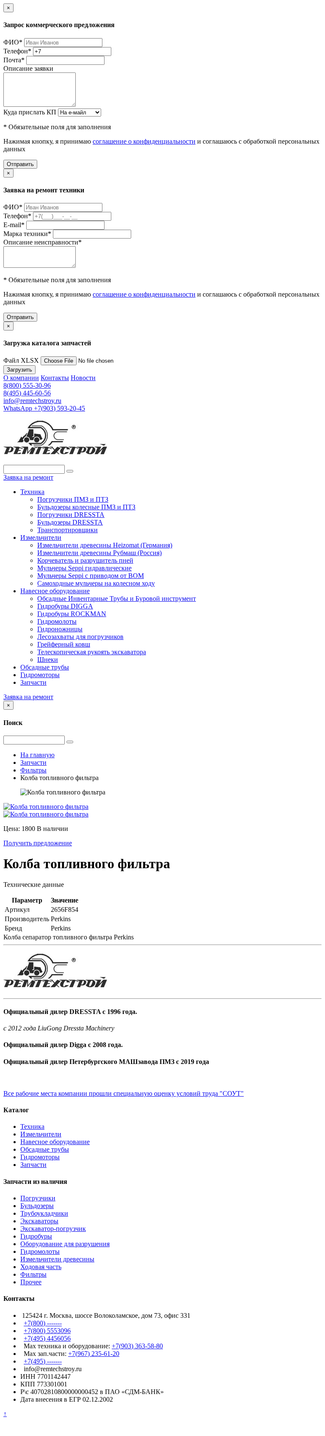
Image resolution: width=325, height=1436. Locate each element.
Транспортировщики (67, 529)
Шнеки (47, 659)
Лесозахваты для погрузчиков (80, 636)
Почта (14, 60)
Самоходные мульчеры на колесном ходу (96, 583)
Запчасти (33, 682)
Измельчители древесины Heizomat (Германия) (104, 545)
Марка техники (27, 233)
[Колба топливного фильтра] (45, 806)
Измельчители (40, 537)
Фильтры (33, 1274)
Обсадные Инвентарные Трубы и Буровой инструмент (116, 598)
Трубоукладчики (44, 1213)
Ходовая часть (40, 1266)
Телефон (17, 51)
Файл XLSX (21, 360)
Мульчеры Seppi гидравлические (84, 568)
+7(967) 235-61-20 (93, 1353)
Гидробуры (36, 1236)
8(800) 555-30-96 (27, 385)
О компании (21, 377)
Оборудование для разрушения (65, 1243)
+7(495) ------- (43, 1361)
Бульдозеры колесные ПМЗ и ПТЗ (86, 507)
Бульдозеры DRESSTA (70, 522)
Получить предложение (37, 843)
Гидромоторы (40, 674)
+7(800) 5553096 (47, 1330)
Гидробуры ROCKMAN (71, 613)
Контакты (55, 377)
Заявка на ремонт (28, 477)
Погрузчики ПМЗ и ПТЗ (72, 499)
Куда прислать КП (29, 112)
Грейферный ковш (63, 644)
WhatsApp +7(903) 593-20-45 (44, 408)
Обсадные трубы (44, 667)
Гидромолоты (57, 621)
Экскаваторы (39, 1221)
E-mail (14, 224)
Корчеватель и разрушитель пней (85, 560)
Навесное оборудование (55, 590)
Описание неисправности (42, 242)
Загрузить (19, 370)
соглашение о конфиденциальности (144, 141)
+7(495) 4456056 (47, 1338)
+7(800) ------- (43, 1323)
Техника (32, 491)
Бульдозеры (37, 1205)
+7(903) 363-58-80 (137, 1346)
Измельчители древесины (57, 1259)
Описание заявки (28, 68)
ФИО (12, 42)
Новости (83, 377)
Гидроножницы (60, 629)
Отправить (20, 164)
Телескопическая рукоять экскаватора (91, 652)
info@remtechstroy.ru (32, 400)
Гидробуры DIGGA (65, 606)
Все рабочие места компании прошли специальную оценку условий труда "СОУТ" (123, 1093)
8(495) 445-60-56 (27, 393)
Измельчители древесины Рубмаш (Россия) (99, 552)
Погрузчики (37, 1198)
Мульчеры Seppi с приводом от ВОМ (90, 575)
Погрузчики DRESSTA (71, 514)
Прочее (30, 1282)
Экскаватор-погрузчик (53, 1228)
